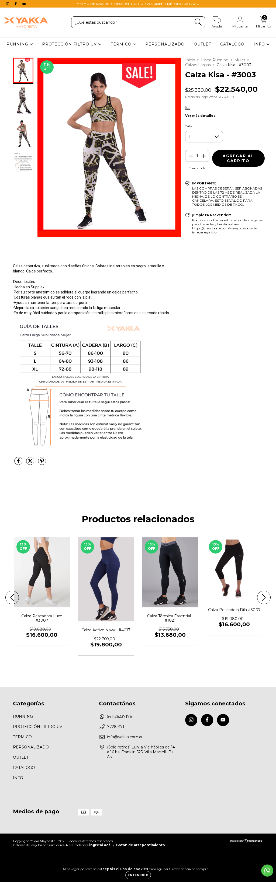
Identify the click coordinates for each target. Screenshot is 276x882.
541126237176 (119, 716)
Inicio (190, 60)
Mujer (239, 60)
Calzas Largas (198, 64)
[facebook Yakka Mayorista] (16, 3)
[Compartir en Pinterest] (42, 463)
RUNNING (18, 44)
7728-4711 (116, 726)
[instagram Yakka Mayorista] (8, 3)
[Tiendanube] (246, 841)
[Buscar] (198, 22)
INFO (260, 44)
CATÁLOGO (232, 44)
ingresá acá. (100, 845)
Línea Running (215, 60)
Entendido (138, 875)
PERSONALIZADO (165, 44)
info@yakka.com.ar (125, 736)
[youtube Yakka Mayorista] (23, 3)
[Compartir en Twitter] (30, 463)
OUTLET (202, 44)
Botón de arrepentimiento (140, 845)
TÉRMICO (122, 44)
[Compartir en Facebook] (18, 463)
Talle (188, 126)
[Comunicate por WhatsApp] (267, 870)
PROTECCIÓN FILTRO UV (70, 44)
